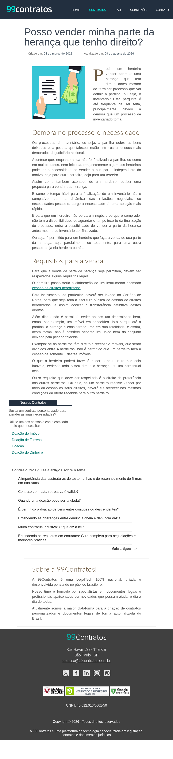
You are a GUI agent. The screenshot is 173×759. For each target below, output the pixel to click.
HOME (76, 10)
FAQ (118, 10)
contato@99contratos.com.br (86, 660)
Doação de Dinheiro (27, 452)
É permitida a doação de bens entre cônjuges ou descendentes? (68, 509)
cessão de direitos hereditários (56, 288)
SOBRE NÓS (138, 10)
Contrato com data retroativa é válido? (48, 492)
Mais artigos (122, 549)
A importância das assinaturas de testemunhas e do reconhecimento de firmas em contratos (80, 481)
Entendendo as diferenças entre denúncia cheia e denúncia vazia (69, 518)
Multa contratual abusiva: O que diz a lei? (51, 527)
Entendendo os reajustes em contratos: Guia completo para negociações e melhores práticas (77, 538)
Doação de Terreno (27, 440)
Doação (18, 446)
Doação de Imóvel (26, 434)
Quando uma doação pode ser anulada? (49, 500)
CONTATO (162, 10)
